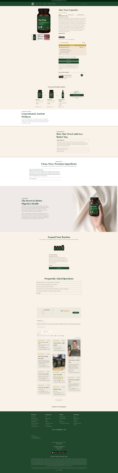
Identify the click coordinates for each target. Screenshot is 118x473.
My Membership (34, 421)
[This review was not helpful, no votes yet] (48, 349)
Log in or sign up (71, 39)
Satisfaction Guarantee (77, 423)
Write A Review (76, 312)
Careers (75, 416)
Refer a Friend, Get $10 (35, 423)
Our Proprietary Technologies (64, 423)
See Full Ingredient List (33, 178)
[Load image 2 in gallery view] (41, 37)
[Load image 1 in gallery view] (34, 37)
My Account (33, 416)
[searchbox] (40, 331)
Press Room (75, 421)
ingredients (55, 335)
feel (48, 335)
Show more (62, 335)
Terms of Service (34, 424)
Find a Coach (47, 424)
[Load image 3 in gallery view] (47, 37)
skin (40, 335)
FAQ (46, 416)
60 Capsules (62, 37)
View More (38, 293)
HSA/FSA (75, 424)
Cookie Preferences (48, 426)
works (59, 335)
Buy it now (69, 62)
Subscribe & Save (34, 418)
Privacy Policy (62, 456)
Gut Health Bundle (53, 254)
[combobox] (50, 331)
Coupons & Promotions (49, 423)
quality (38, 335)
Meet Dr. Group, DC (62, 416)
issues (46, 335)
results (43, 335)
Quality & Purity (62, 421)
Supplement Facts (62, 33)
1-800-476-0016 (59, 443)
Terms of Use (52, 456)
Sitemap (66, 456)
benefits (52, 335)
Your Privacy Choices (34, 426)
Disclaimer (57, 456)
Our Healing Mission (62, 418)
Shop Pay (47, 421)
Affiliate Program (76, 418)
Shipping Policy (47, 418)
